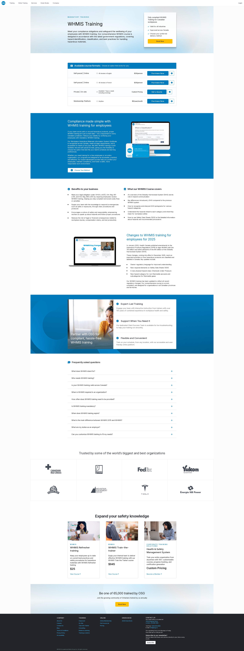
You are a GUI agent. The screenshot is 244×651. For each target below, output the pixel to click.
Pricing (102, 625)
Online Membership (106, 621)
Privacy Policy (61, 633)
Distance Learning (84, 630)
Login (240, 3)
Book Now (160, 41)
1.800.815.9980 (156, 626)
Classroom (82, 621)
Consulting (82, 628)
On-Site (81, 623)
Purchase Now (158, 73)
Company (56, 3)
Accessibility (60, 635)
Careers (59, 623)
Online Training (22, 3)
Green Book (126, 618)
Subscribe (150, 642)
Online (103, 618)
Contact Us (60, 625)
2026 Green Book (127, 621)
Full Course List (104, 623)
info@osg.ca (154, 627)
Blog (58, 628)
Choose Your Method (82, 170)
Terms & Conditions (62, 630)
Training (12, 3)
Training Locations (84, 633)
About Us (59, 621)
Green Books (45, 3)
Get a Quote (157, 92)
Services (34, 3)
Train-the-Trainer (84, 625)
